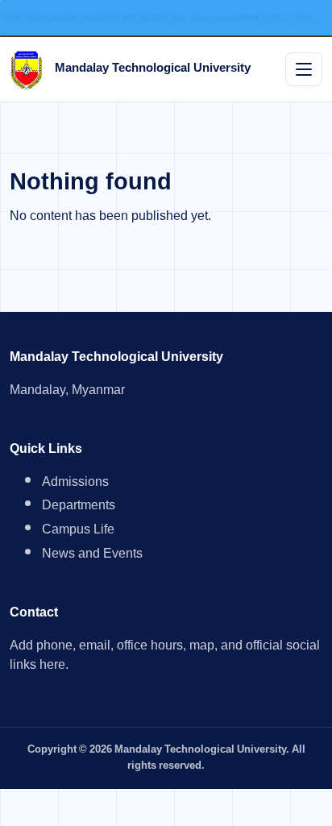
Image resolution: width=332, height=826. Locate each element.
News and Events (92, 556)
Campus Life (78, 531)
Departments (78, 507)
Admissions (75, 484)
